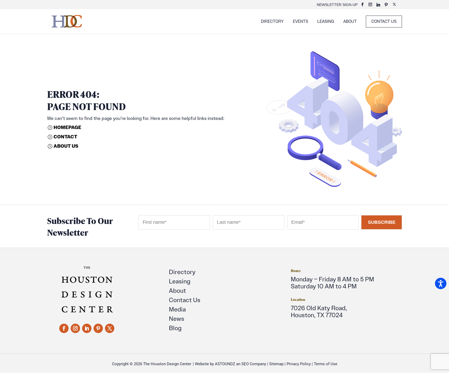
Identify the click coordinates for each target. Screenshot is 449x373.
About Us (66, 146)
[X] (394, 6)
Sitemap (276, 364)
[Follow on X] (109, 328)
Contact (65, 137)
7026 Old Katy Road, (319, 308)
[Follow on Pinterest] (98, 328)
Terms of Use (325, 364)
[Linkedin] (378, 6)
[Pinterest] (386, 6)
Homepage (67, 127)
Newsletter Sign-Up (337, 5)
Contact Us (384, 21)
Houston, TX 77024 (317, 315)
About (350, 22)
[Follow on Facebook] (64, 328)
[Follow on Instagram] (75, 328)
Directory (272, 22)
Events (300, 22)
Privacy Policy (299, 364)
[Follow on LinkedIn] (86, 328)
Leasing (325, 22)
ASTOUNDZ (225, 364)
